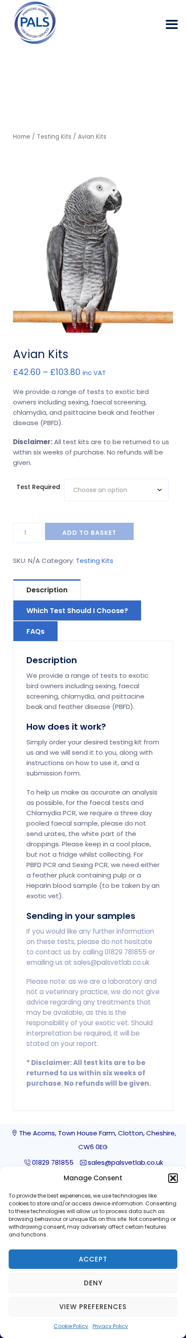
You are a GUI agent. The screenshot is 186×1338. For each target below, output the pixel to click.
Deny (93, 1282)
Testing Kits (54, 137)
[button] (173, 1178)
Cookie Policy (71, 1326)
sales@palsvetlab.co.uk (125, 1162)
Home (21, 137)
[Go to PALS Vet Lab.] (50, 99)
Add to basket (89, 532)
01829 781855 (53, 1162)
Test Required (38, 487)
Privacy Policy (110, 1326)
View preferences (93, 1306)
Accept (93, 1259)
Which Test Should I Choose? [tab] (77, 611)
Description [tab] (46, 590)
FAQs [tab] (35, 631)
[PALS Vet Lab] (35, 22)
